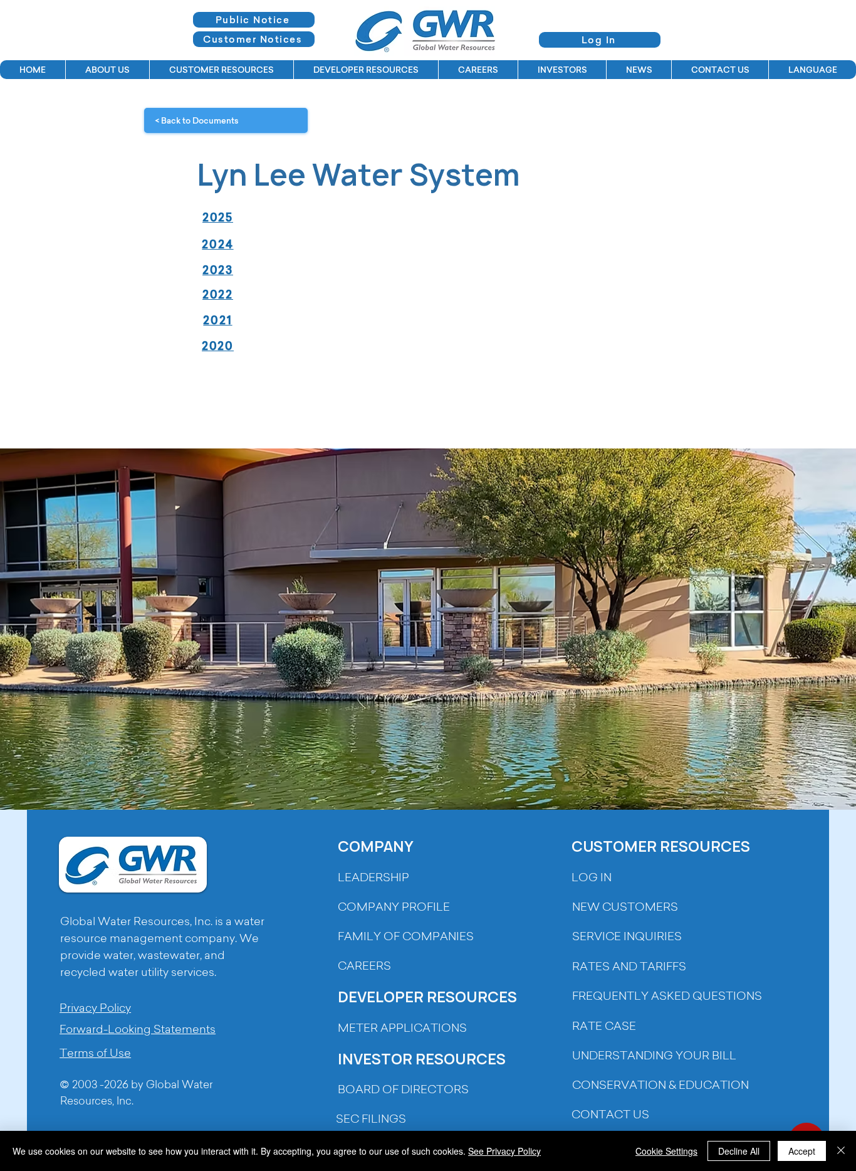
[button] (107, 69)
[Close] (840, 1151)
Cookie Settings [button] (666, 1151)
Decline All (738, 1151)
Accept (801, 1151)
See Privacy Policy (504, 1151)
